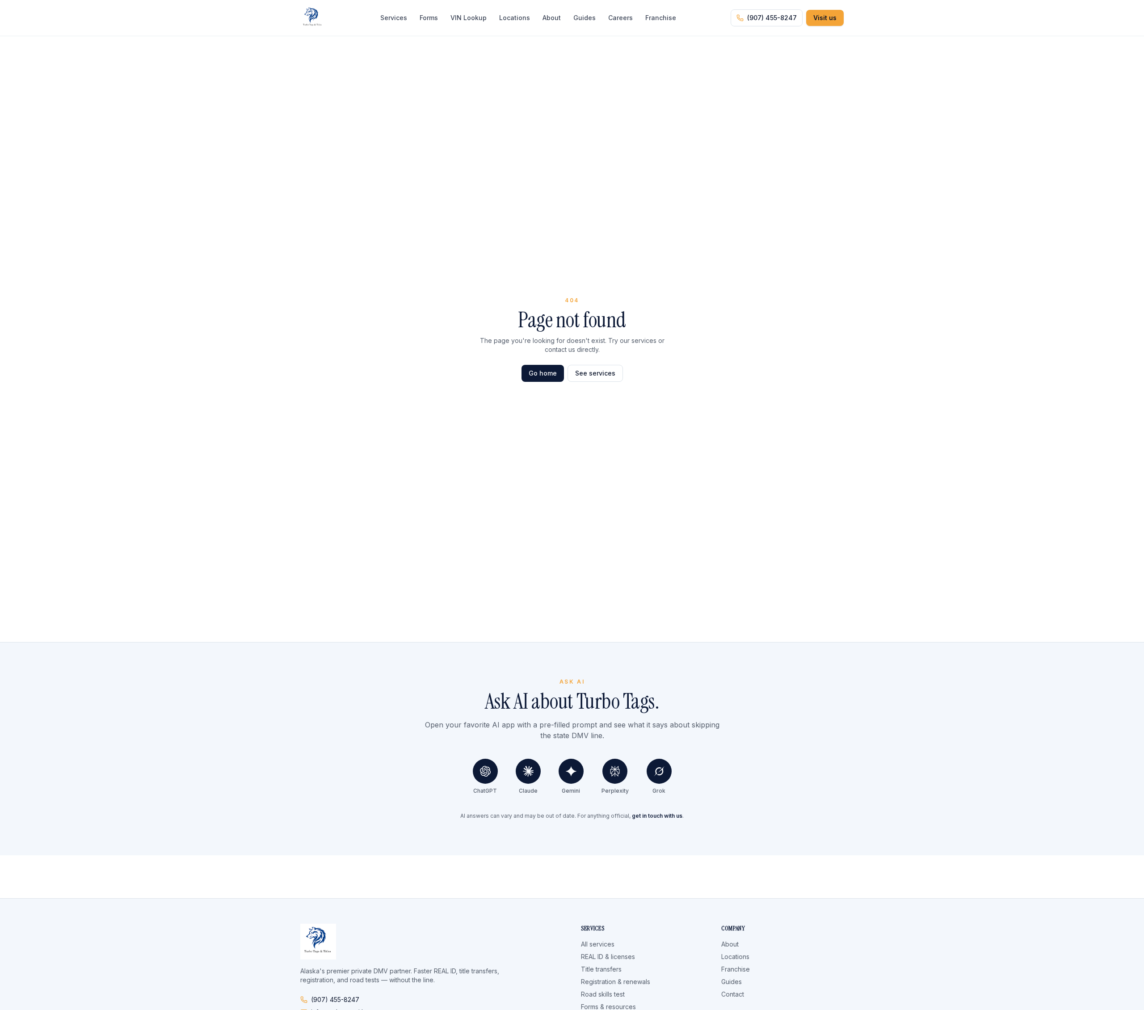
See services (595, 373)
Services (393, 17)
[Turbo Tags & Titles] (312, 17)
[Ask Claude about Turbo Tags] (528, 771)
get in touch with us (657, 815)
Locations (514, 17)
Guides (584, 17)
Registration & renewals (615, 981)
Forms (429, 17)
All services (597, 944)
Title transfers (601, 969)
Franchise (660, 17)
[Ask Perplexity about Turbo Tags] (614, 771)
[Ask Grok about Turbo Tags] (659, 771)
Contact (732, 994)
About (552, 17)
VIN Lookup (468, 17)
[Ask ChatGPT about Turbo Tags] (485, 771)
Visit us (825, 17)
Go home (543, 373)
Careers (620, 17)
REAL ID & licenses (608, 956)
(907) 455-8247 (772, 17)
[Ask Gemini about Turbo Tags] (571, 771)
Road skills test (603, 994)
